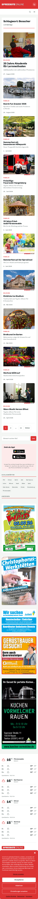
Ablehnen (19, 886)
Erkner (10, 480)
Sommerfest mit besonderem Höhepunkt (14, 143)
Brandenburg (31, 487)
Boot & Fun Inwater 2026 (14, 104)
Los (33, 438)
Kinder (23, 487)
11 (21, 428)
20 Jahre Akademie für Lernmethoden (15, 65)
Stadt (17, 483)
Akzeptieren (19, 880)
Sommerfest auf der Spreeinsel (17, 260)
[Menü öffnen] (34, 12)
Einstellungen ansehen (19, 891)
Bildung (6, 60)
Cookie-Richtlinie (11, 896)
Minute (11, 483)
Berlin (16, 480)
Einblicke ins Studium (13, 296)
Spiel (29, 483)
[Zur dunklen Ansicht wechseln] (34, 4)
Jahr (22, 480)
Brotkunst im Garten (12, 334)
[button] (35, 853)
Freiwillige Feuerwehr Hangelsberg (14, 182)
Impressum (29, 896)
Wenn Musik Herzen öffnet (15, 409)
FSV (4, 480)
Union (4, 483)
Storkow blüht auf (11, 373)
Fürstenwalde (6, 490)
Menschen (15, 487)
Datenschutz (21, 896)
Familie (6, 101)
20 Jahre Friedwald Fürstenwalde (12, 222)
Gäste (23, 483)
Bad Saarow (29, 480)
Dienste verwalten (18, 874)
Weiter (27, 428)
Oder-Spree (6, 487)
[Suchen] (30, 12)
